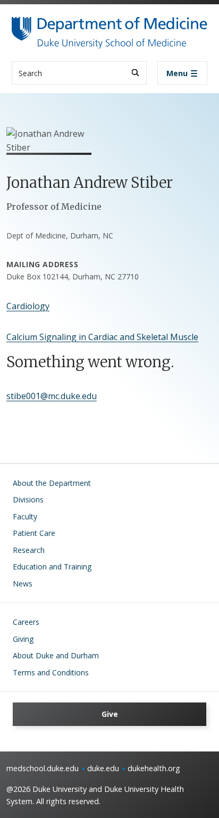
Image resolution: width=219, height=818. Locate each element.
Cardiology (27, 306)
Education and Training (52, 566)
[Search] (135, 72)
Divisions (28, 499)
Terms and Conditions (51, 672)
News (22, 584)
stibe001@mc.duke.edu (51, 396)
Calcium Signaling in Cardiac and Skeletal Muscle (102, 337)
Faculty (25, 516)
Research (29, 550)
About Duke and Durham (56, 655)
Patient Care (34, 533)
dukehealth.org (154, 768)
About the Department (52, 483)
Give (110, 714)
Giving (23, 639)
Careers (26, 622)
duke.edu (103, 768)
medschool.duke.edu (42, 768)
